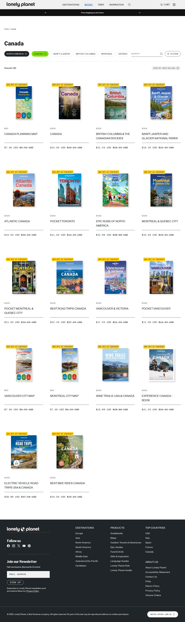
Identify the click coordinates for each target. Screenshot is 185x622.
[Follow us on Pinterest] (29, 547)
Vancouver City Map (19, 396)
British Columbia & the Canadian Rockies (113, 136)
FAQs (148, 581)
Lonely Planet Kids (120, 566)
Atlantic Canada (17, 221)
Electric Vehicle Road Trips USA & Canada (21, 485)
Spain (148, 542)
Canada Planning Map (20, 134)
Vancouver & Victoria (112, 308)
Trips (101, 4)
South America (83, 547)
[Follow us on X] (18, 547)
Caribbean (80, 566)
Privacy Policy (152, 591)
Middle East (81, 556)
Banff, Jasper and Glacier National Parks (160, 136)
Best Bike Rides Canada (67, 483)
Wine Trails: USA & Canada (115, 396)
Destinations (70, 4)
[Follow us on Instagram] (13, 547)
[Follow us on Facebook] (8, 547)
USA (147, 533)
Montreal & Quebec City (160, 221)
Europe (79, 533)
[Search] (129, 4)
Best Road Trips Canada (68, 308)
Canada (56, 134)
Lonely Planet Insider (121, 570)
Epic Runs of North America (110, 223)
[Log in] (174, 4)
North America (83, 542)
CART (167, 4)
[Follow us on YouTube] (24, 547)
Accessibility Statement (157, 572)
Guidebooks (116, 533)
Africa (78, 552)
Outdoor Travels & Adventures (125, 542)
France (149, 547)
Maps (113, 538)
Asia (77, 538)
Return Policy (152, 586)
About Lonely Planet (155, 567)
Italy (147, 538)
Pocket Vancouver (156, 308)
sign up (15, 582)
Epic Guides (116, 547)
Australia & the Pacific (86, 561)
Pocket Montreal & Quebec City (18, 310)
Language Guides (119, 561)
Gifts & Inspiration (119, 556)
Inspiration (116, 4)
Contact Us (151, 577)
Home (6, 29)
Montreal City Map (64, 396)
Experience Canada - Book (157, 398)
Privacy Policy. (32, 591)
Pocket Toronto (62, 221)
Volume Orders (153, 595)
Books (89, 4)
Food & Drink (117, 552)
